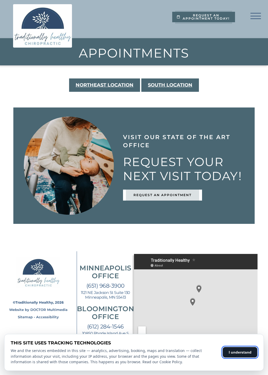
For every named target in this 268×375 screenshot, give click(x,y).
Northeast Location (104, 85)
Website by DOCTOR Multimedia (38, 310)
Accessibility (47, 317)
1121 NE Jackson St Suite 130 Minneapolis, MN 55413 (105, 295)
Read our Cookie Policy (162, 361)
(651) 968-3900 (105, 285)
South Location (170, 85)
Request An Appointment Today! (206, 16)
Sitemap (25, 317)
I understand (240, 352)
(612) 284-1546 (105, 326)
